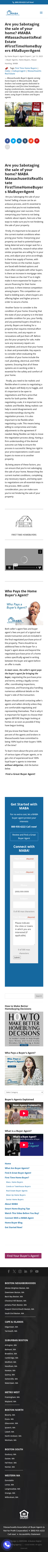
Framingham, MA (12, 1397)
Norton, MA (10, 1467)
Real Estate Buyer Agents (17, 1190)
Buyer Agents (12, 60)
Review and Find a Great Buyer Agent (24, 836)
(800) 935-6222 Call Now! (24, 2)
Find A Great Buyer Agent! (18, 1172)
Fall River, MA (11, 1462)
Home (8, 1163)
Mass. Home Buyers (14, 1182)
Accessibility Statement (29, 1534)
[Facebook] (8, 1271)
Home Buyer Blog (13, 1222)
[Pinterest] (31, 1271)
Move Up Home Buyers (16, 1195)
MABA (15, 63)
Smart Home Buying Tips (17, 1208)
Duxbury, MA (10, 1454)
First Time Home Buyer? (17, 1177)
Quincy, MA (10, 1374)
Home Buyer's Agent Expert (19, 56)
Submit (17, 957)
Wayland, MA (10, 1401)
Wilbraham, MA (11, 1497)
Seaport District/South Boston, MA (19, 1309)
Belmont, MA (10, 1349)
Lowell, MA (9, 1431)
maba (7, 71)
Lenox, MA (9, 1484)
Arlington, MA (11, 1345)
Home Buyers (24, 60)
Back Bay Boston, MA (14, 1296)
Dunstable (9, 1480)
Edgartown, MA (11, 1327)
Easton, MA (9, 1458)
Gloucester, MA (11, 1423)
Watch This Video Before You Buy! (22, 1213)
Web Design (11, 1541)
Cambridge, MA (11, 1358)
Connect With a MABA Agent (19, 1217)
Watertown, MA (11, 1383)
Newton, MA (10, 1370)
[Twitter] (14, 1271)
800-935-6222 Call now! (24, 826)
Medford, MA (10, 1362)
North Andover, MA (13, 1436)
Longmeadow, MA (12, 1489)
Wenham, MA (10, 1440)
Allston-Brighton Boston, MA (17, 1288)
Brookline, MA (11, 1353)
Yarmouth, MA (11, 1331)
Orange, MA (10, 1493)
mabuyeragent (19, 71)
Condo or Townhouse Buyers (18, 1186)
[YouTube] (36, 1271)
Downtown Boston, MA (14, 1292)
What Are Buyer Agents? (17, 1168)
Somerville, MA (11, 1379)
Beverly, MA (10, 1415)
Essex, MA (9, 1419)
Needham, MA (11, 1366)
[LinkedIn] (25, 1271)
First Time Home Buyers (26, 68)
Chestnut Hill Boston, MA (15, 1300)
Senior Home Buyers (15, 1199)
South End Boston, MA (14, 1313)
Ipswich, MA (10, 1427)
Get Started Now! (13, 1227)
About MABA (11, 1204)
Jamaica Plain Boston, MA (16, 1305)
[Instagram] (20, 1271)
